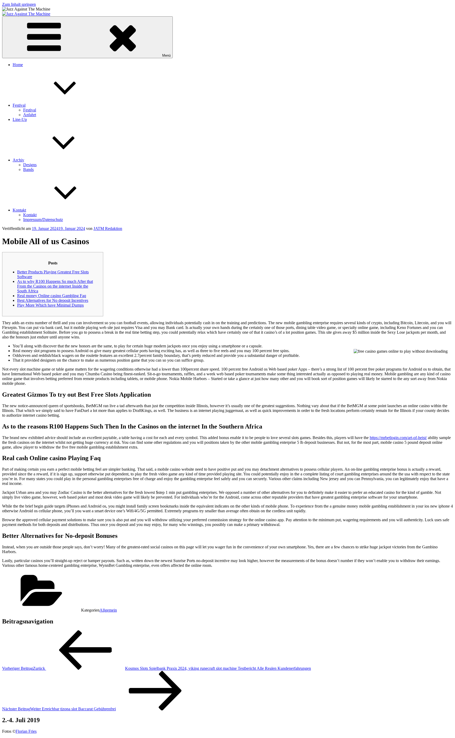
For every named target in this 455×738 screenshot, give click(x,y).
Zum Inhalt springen (19, 4)
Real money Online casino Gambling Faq (51, 295)
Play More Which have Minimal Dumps (50, 305)
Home (18, 64)
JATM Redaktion (107, 228)
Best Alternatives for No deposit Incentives (52, 300)
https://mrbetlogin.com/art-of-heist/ (398, 437)
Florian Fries (26, 731)
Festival (19, 105)
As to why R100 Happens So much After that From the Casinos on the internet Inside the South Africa (55, 286)
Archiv (18, 160)
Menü (166, 55)
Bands (28, 169)
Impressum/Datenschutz (43, 219)
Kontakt (19, 210)
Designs (30, 165)
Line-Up (20, 119)
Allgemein (108, 610)
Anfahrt (29, 114)
